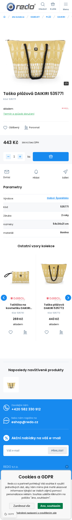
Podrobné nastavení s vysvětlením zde (36, 512)
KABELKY (35, 16)
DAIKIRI (61, 16)
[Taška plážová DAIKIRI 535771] (11, 384)
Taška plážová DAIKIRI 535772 (54, 306)
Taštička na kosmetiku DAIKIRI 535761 (18, 306)
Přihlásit (57, 450)
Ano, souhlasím (50, 506)
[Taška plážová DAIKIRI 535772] (53, 272)
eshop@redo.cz (24, 422)
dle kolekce (18, 16)
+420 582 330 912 (26, 409)
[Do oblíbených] (11, 332)
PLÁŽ (48, 16)
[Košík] (53, 6)
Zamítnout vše (21, 506)
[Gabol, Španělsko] (65, 110)
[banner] (21, 6)
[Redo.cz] (4, 17)
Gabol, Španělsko (58, 198)
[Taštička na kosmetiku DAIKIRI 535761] (17, 272)
